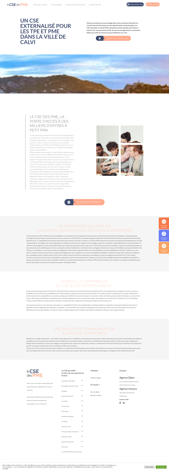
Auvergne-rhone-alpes (68, 381)
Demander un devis (40, 5)
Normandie (65, 411)
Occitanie (64, 421)
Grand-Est (65, 401)
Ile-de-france (65, 406)
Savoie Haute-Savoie (68, 442)
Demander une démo (164, 226)
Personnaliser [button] (149, 467)
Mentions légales (96, 378)
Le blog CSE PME (95, 5)
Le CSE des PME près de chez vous (72, 452)
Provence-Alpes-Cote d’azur (70, 431)
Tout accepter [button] (161, 467)
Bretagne (64, 391)
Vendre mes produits (163, 251)
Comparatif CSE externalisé (75, 5)
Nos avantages (56, 5)
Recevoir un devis (96, 395)
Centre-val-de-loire (67, 396)
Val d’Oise (65, 447)
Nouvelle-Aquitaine (67, 416)
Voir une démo (95, 392)
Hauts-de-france (66, 437)
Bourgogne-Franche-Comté (70, 386)
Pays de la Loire (66, 426)
